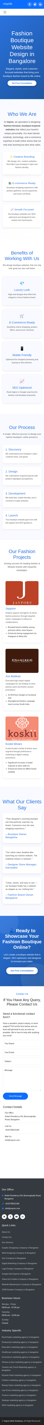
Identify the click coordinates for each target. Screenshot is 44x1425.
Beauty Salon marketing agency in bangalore (21, 1385)
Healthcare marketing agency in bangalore (20, 1352)
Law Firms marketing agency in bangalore (20, 1390)
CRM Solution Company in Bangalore (18, 1290)
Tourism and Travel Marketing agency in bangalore (19, 1368)
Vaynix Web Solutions (13, 1421)
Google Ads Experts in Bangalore (16, 1274)
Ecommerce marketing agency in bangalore (20, 1357)
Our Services (7, 1242)
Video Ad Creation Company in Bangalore (20, 1279)
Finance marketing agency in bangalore (19, 1395)
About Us (6, 1232)
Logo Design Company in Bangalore (17, 1269)
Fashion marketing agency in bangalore (19, 1380)
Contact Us (6, 1237)
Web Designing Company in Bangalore (19, 1253)
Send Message (15, 1096)
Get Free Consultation (22, 83)
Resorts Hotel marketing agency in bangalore (21, 1375)
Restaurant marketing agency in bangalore (20, 1342)
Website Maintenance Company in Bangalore (21, 1284)
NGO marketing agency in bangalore (17, 1405)
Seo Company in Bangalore (14, 1258)
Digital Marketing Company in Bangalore (19, 1263)
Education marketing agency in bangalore (20, 1347)
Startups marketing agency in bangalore (19, 1400)
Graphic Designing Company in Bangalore (20, 1248)
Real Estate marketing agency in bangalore (20, 1337)
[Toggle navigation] (4, 12)
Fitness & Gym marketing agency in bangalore (22, 1362)
